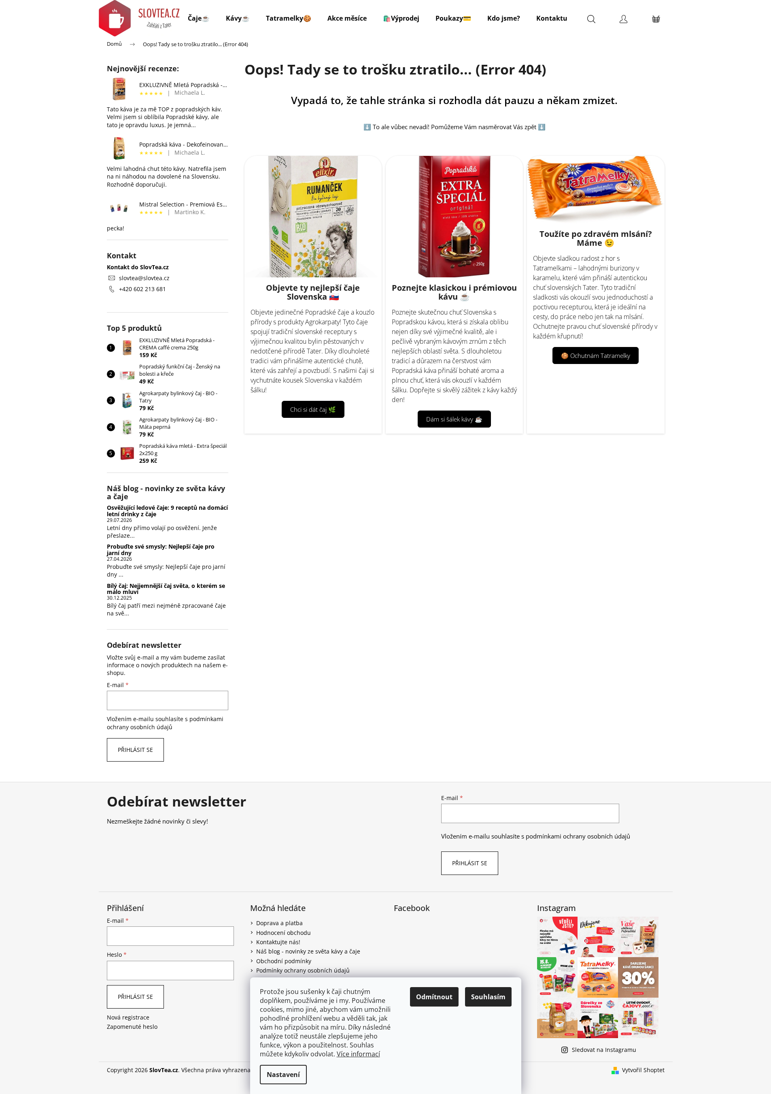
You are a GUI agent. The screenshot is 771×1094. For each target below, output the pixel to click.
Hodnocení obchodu (283, 932)
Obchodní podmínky (283, 961)
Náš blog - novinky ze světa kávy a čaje (308, 951)
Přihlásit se (135, 749)
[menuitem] (199, 18)
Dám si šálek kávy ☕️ (454, 419)
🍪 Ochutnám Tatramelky (595, 355)
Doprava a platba (279, 923)
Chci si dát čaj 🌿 (313, 409)
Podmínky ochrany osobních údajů (303, 970)
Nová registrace (128, 1017)
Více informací (358, 1053)
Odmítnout (434, 996)
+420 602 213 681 (142, 289)
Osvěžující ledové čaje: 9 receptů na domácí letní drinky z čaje (167, 510)
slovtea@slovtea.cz (144, 278)
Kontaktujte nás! (278, 942)
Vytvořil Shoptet (643, 1070)
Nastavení (283, 1074)
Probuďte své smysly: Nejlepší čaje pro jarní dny (161, 549)
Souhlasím (488, 996)
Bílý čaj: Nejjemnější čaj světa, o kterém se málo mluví (166, 589)
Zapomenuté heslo (132, 1026)
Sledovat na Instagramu (604, 1050)
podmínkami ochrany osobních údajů (165, 723)
